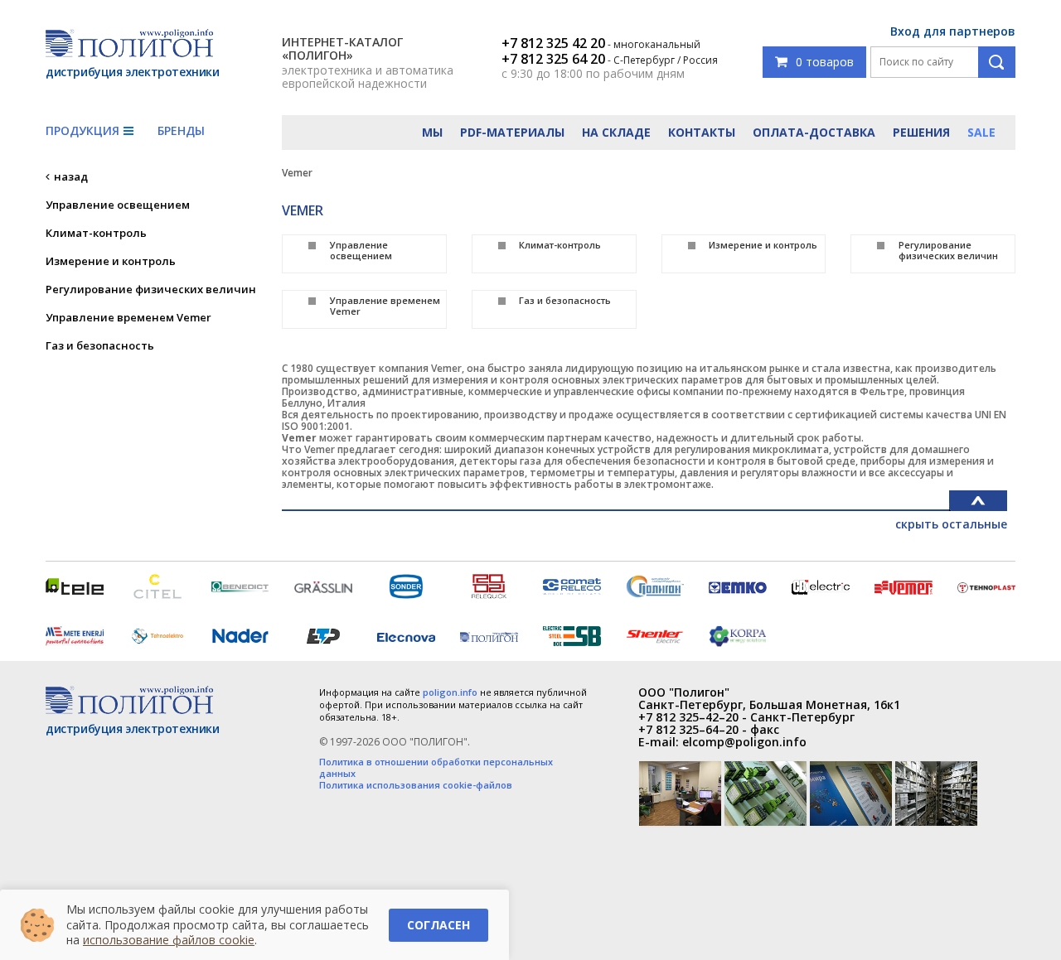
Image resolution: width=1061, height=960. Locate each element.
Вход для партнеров (952, 31)
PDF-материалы (512, 132)
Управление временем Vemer (128, 317)
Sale (981, 132)
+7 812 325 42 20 (553, 43)
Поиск (996, 62)
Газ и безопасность (100, 345)
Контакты (701, 132)
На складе (616, 132)
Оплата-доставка (814, 132)
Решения (921, 132)
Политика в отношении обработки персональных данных (436, 767)
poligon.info (450, 692)
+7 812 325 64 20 (553, 59)
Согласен (438, 925)
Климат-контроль (96, 233)
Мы (432, 132)
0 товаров (825, 62)
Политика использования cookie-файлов (415, 785)
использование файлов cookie (168, 940)
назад (71, 176)
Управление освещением (118, 204)
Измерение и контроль (111, 261)
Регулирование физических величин (151, 289)
